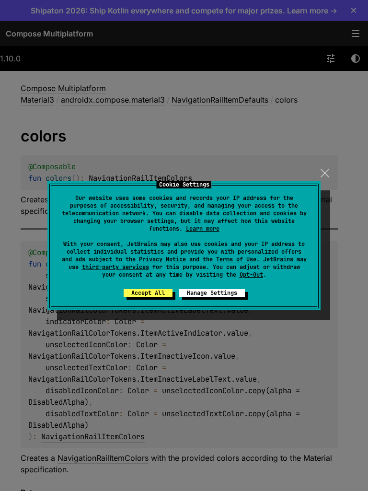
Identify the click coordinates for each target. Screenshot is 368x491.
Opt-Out (251, 275)
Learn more (202, 229)
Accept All (148, 293)
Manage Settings (212, 293)
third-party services (115, 267)
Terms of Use (236, 259)
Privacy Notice (162, 259)
